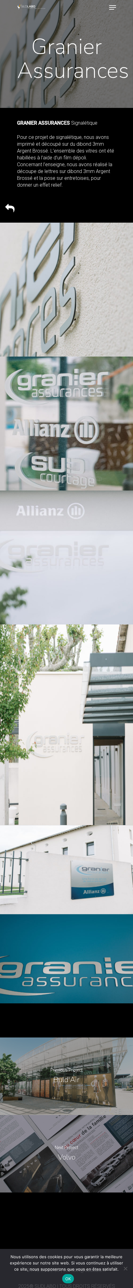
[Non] (125, 1268)
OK (68, 1278)
